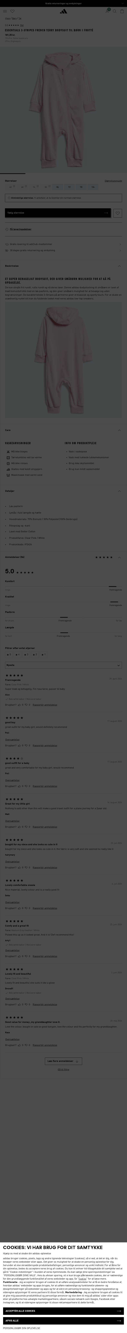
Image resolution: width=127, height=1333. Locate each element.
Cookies (82, 1279)
